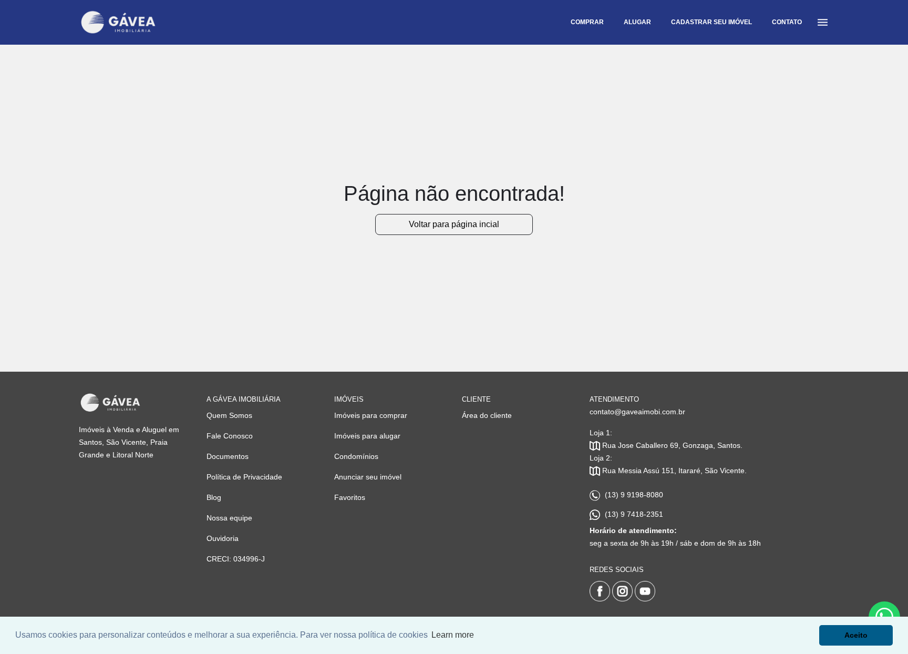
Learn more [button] (452, 634)
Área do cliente (487, 415)
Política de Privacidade (244, 477)
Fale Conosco (230, 436)
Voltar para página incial (454, 224)
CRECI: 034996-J (236, 559)
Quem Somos (229, 415)
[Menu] (822, 22)
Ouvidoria (223, 538)
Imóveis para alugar (367, 436)
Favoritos (349, 497)
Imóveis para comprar (370, 415)
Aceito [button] (856, 635)
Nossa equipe (229, 518)
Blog (214, 497)
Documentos (228, 456)
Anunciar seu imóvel (367, 477)
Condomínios (356, 456)
